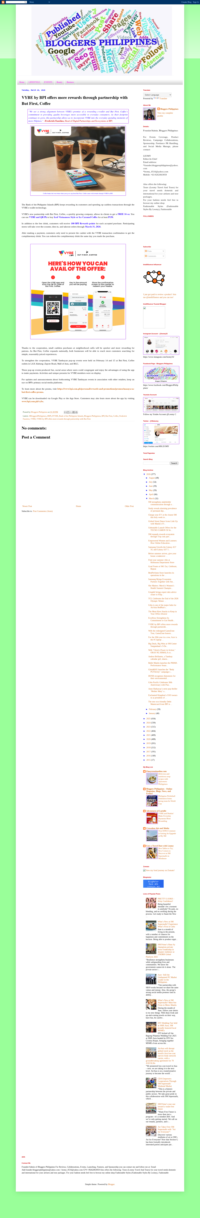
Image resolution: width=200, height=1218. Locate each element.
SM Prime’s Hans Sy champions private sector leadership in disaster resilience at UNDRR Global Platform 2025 (160, 951)
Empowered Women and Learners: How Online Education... (162, 542)
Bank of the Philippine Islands (71, 416)
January (152, 713)
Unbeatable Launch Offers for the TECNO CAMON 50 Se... (162, 529)
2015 (148, 760)
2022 (148, 731)
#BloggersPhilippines (37, 416)
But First (108, 416)
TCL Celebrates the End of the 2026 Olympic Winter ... (163, 599)
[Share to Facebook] (73, 412)
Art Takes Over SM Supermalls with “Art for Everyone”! (167, 1129)
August (152, 478)
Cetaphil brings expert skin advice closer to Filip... (162, 593)
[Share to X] (70, 412)
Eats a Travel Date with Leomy (160, 846)
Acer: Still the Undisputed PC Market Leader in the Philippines (167, 978)
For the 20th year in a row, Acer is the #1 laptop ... (162, 638)
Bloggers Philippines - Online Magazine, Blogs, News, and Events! (159, 791)
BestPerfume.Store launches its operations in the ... (161, 574)
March (152, 498)
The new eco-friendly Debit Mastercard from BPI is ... (160, 703)
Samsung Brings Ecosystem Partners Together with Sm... (161, 580)
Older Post (129, 506)
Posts (149, 251)
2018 (148, 747)
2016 (148, 756)
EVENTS (48, 82)
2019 (148, 743)
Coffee (115, 416)
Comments (151, 256)
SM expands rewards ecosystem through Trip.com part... (161, 535)
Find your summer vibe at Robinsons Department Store (161, 561)
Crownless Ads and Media (157, 828)
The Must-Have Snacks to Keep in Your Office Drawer (162, 612)
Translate (163, 98)
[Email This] (65, 412)
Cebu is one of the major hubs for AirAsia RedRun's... (162, 606)
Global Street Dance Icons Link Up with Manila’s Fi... (163, 522)
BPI (103, 416)
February (153, 709)
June (151, 486)
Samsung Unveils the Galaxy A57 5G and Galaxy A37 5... (162, 548)
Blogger (111, 1184)
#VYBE (55, 416)
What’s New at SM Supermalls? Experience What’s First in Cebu (168, 924)
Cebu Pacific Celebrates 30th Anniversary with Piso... (160, 683)
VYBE (33, 419)
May (151, 490)
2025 (148, 719)
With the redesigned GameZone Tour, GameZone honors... (161, 632)
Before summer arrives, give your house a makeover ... (162, 554)
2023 (148, 727)
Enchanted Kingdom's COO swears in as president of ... (162, 696)
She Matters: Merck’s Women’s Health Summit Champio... (161, 587)
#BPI (49, 416)
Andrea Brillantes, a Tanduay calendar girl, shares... (160, 657)
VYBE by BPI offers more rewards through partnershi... (163, 625)
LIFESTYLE (34, 82)
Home (21, 82)
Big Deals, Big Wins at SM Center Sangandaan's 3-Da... (162, 645)
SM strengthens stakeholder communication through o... (161, 503)
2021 (148, 735)
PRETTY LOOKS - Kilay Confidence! (166, 900)
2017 (148, 752)
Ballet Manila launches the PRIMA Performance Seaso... (162, 664)
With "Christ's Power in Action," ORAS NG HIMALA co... (161, 651)
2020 (148, 739)
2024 (148, 723)
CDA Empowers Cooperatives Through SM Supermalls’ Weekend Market (167, 1082)
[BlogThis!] (68, 412)
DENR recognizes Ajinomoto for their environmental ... (162, 677)
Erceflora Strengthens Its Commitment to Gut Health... (161, 619)
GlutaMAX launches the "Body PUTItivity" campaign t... (161, 670)
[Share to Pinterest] (76, 412)
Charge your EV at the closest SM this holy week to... (162, 516)
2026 (148, 474)
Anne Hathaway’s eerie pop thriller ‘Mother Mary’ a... (162, 690)
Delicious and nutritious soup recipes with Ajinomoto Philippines (164, 779)
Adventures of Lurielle (156, 811)
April (151, 494)
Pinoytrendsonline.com (156, 771)
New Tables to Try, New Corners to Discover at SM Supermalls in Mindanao (165, 853)
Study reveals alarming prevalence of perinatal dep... (162, 509)
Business (70, 82)
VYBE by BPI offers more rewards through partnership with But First (64, 419)
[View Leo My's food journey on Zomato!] (159, 870)
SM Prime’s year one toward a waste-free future (166, 1106)
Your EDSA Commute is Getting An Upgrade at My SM (167, 833)
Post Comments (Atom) (43, 511)
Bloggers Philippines (92, 416)
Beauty (59, 82)
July (151, 482)
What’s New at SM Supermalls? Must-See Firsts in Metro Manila (167, 1002)
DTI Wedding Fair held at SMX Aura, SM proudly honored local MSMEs (167, 1026)
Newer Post (27, 506)
